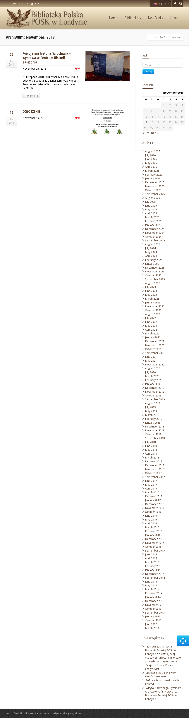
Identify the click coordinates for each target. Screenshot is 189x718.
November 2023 (154, 271)
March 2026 (152, 170)
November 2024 (154, 232)
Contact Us (41, 3)
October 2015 (153, 546)
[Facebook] (175, 3)
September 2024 (155, 240)
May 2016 (151, 519)
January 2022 (153, 337)
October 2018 (153, 434)
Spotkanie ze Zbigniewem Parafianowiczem (160, 674)
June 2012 (151, 624)
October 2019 (153, 395)
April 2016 (151, 523)
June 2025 (151, 205)
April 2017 (151, 488)
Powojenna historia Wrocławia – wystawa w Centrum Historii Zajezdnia (47, 58)
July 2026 (150, 155)
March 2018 (152, 457)
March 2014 (152, 589)
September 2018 (155, 438)
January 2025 (153, 225)
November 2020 (154, 364)
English (162, 3)
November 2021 (154, 345)
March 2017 (152, 492)
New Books (155, 17)
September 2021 (155, 353)
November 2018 (154, 430)
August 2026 (152, 151)
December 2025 (154, 182)
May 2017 (151, 484)
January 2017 (153, 500)
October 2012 (153, 620)
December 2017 (154, 465)
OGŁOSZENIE (31, 111)
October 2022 (153, 310)
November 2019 (154, 391)
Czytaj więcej (31, 95)
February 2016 (153, 531)
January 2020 (153, 384)
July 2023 (150, 287)
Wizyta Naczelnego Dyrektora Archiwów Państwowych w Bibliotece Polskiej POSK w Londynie (163, 693)
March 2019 (152, 415)
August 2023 (152, 283)
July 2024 (150, 248)
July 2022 (150, 318)
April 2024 (151, 256)
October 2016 (153, 511)
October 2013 (153, 608)
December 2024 (154, 229)
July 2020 (150, 372)
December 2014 (154, 574)
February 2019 (153, 418)
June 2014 (151, 581)
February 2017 (153, 496)
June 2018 (151, 446)
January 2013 (153, 616)
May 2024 (151, 252)
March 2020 (152, 376)
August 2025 (152, 198)
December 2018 (154, 426)
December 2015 (154, 539)
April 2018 (151, 453)
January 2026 (153, 178)
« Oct (145, 133)
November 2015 (154, 542)
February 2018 (153, 461)
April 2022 (151, 329)
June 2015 (151, 554)
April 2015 (151, 558)
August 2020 (152, 368)
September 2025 (155, 194)
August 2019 (152, 403)
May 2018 (151, 449)
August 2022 (152, 314)
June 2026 (151, 159)
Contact (175, 17)
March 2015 (152, 562)
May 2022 (151, 325)
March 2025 (152, 217)
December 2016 (154, 504)
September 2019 (155, 399)
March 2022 (152, 333)
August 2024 (152, 244)
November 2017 (154, 469)
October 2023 (153, 275)
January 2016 (153, 535)
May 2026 (151, 163)
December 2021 (154, 341)
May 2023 (151, 294)
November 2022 (154, 306)
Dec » (154, 133)
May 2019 (151, 411)
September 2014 (155, 577)
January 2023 (153, 302)
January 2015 (153, 570)
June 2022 (151, 322)
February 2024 (153, 260)
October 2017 (153, 473)
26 (145, 128)
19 (145, 122)
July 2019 (150, 407)
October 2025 (153, 190)
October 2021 (153, 349)
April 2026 (151, 167)
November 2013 (154, 605)
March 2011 (152, 628)
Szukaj (148, 71)
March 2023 (152, 298)
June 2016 (151, 515)
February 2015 (153, 566)
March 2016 (152, 527)
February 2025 (153, 221)
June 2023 (151, 291)
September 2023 (155, 279)
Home (113, 17)
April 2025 (151, 213)
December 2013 (154, 601)
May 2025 (151, 209)
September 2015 (155, 550)
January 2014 (153, 597)
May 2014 (151, 585)
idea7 (78, 713)
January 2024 (153, 263)
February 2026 (153, 174)
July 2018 (150, 442)
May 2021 (151, 360)
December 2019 (154, 387)
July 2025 (150, 201)
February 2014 (153, 593)
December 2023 (154, 267)
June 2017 (151, 480)
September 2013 (155, 612)
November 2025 (154, 186)
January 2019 (153, 422)
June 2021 (151, 356)
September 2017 (155, 477)
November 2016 (154, 508)
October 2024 (153, 236)
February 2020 (153, 380)
